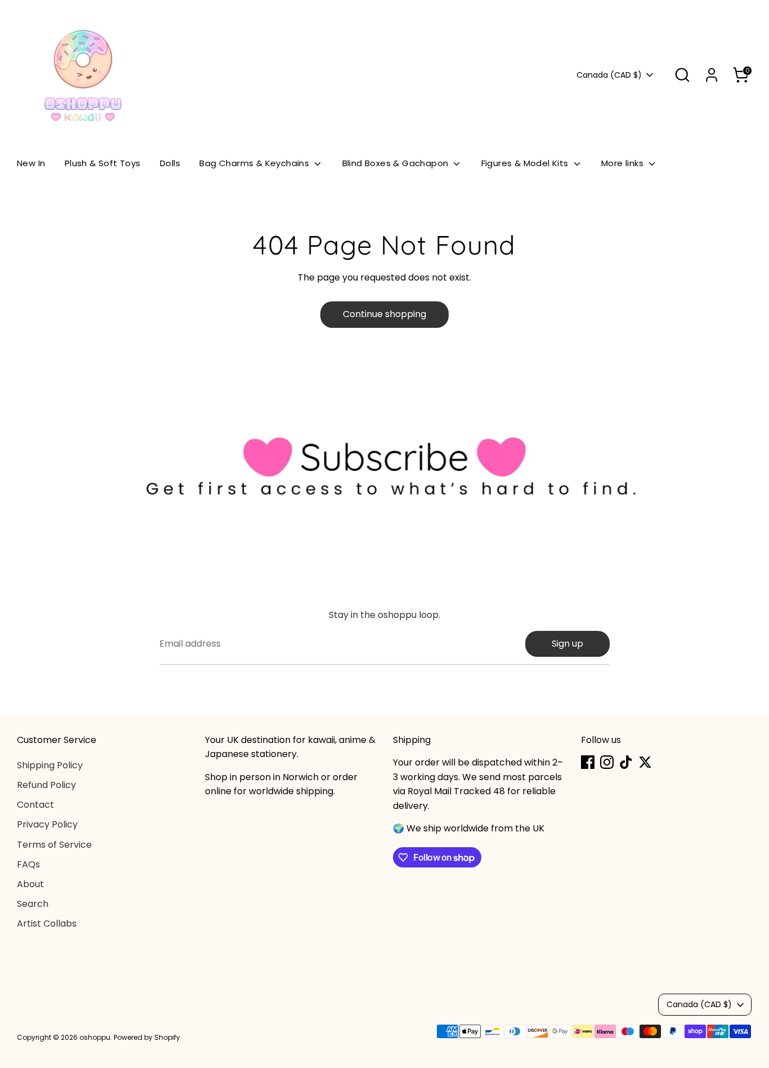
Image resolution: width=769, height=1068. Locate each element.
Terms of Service (54, 844)
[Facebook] (587, 762)
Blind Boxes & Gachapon (396, 163)
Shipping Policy (50, 765)
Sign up (567, 643)
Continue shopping (384, 314)
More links (623, 163)
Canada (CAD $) (609, 75)
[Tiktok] (626, 762)
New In (31, 163)
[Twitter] (645, 762)
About (30, 884)
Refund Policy (46, 784)
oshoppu (94, 1037)
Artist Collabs (47, 923)
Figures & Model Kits (526, 163)
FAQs (28, 864)
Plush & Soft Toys (103, 163)
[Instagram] (607, 762)
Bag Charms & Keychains (255, 163)
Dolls (170, 163)
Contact (35, 804)
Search (32, 903)
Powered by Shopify (147, 1037)
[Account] (711, 75)
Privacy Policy (47, 824)
